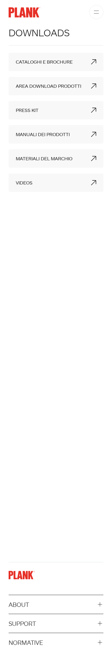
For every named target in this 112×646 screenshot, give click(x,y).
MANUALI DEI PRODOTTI (43, 134)
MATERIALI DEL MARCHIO (44, 158)
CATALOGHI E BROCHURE (44, 62)
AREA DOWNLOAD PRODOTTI (48, 86)
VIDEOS (24, 183)
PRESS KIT (27, 110)
